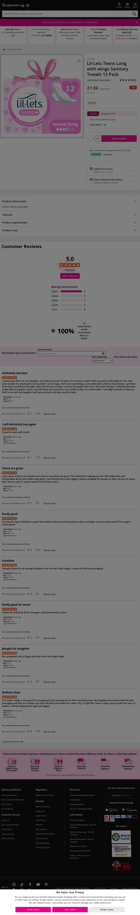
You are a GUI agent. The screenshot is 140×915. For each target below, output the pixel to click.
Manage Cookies (106, 910)
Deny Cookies (70, 910)
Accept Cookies (33, 910)
